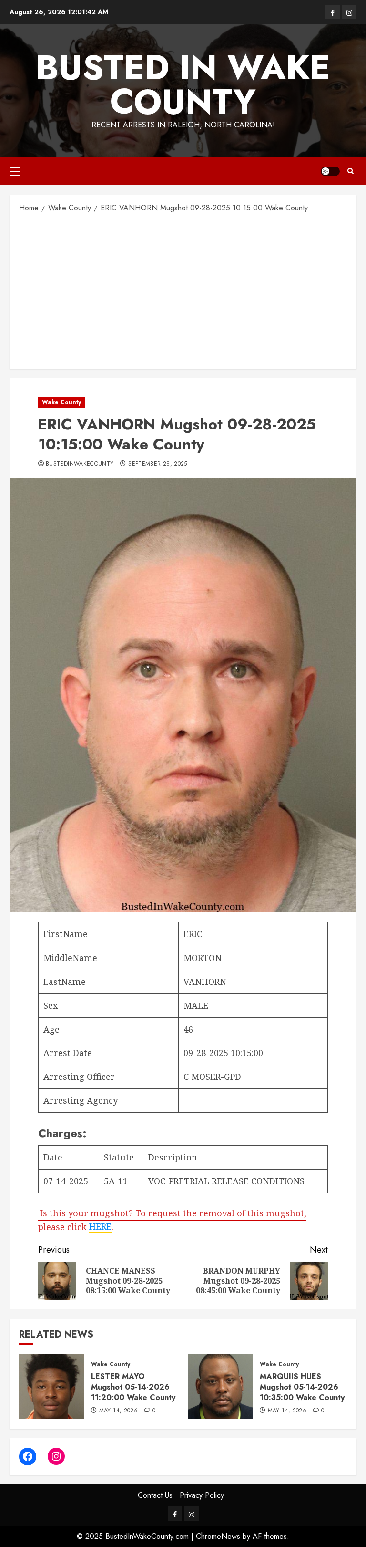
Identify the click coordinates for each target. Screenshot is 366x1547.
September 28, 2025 (157, 464)
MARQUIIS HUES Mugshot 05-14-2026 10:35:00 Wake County (302, 1387)
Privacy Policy (202, 1495)
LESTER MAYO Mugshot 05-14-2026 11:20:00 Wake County (133, 1387)
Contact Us (155, 1495)
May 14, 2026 (118, 1411)
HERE (100, 1226)
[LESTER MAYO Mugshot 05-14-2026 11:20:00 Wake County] (51, 1386)
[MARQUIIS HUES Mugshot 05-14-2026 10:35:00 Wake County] (220, 1386)
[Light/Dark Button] (330, 171)
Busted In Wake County (183, 84)
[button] (15, 171)
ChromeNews (218, 1536)
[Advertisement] (183, 290)
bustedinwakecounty (79, 464)
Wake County (61, 402)
